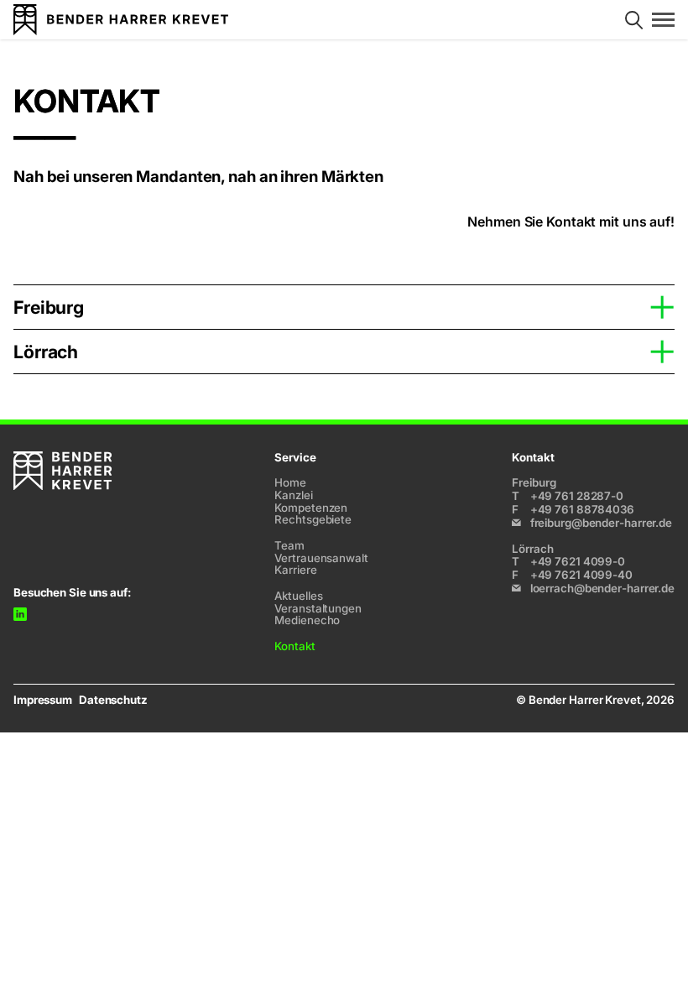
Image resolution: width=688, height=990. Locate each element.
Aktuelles (298, 595)
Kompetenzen (310, 507)
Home (290, 482)
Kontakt (294, 646)
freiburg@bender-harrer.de (601, 523)
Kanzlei (293, 495)
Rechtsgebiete (313, 519)
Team (289, 545)
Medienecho (307, 620)
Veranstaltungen (317, 608)
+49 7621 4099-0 (568, 562)
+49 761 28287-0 (567, 496)
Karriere (295, 569)
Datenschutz (113, 700)
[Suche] (634, 20)
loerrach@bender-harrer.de (602, 588)
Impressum (42, 700)
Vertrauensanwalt (320, 558)
